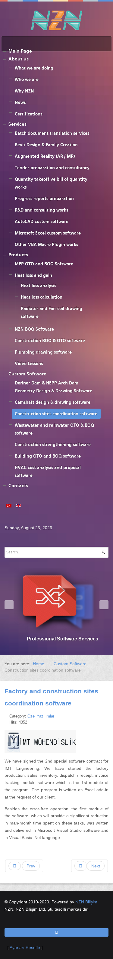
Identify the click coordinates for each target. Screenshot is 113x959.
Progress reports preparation (44, 198)
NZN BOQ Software (34, 329)
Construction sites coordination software (56, 413)
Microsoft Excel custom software (48, 233)
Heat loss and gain (33, 275)
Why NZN (24, 91)
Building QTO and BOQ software (48, 456)
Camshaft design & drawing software (52, 402)
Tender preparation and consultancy (52, 167)
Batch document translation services (52, 133)
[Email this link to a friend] (106, 716)
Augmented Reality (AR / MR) (45, 156)
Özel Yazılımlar (40, 716)
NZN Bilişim (86, 901)
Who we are (27, 79)
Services (17, 124)
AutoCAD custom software (41, 221)
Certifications (28, 114)
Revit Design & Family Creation (46, 144)
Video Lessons (29, 363)
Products (18, 255)
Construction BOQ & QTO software (50, 340)
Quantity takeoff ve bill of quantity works (51, 183)
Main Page (20, 51)
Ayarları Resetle (25, 947)
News (20, 102)
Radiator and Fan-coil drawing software (51, 312)
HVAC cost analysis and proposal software (48, 471)
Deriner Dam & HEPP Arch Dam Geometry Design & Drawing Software (53, 387)
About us (18, 59)
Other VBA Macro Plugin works (46, 244)
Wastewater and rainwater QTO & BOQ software (54, 429)
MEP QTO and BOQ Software (44, 263)
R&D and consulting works (41, 210)
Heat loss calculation (41, 297)
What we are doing (34, 68)
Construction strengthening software (53, 444)
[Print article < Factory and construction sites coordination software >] (100, 716)
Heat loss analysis (38, 285)
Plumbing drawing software (43, 352)
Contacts (18, 485)
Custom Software (27, 374)
